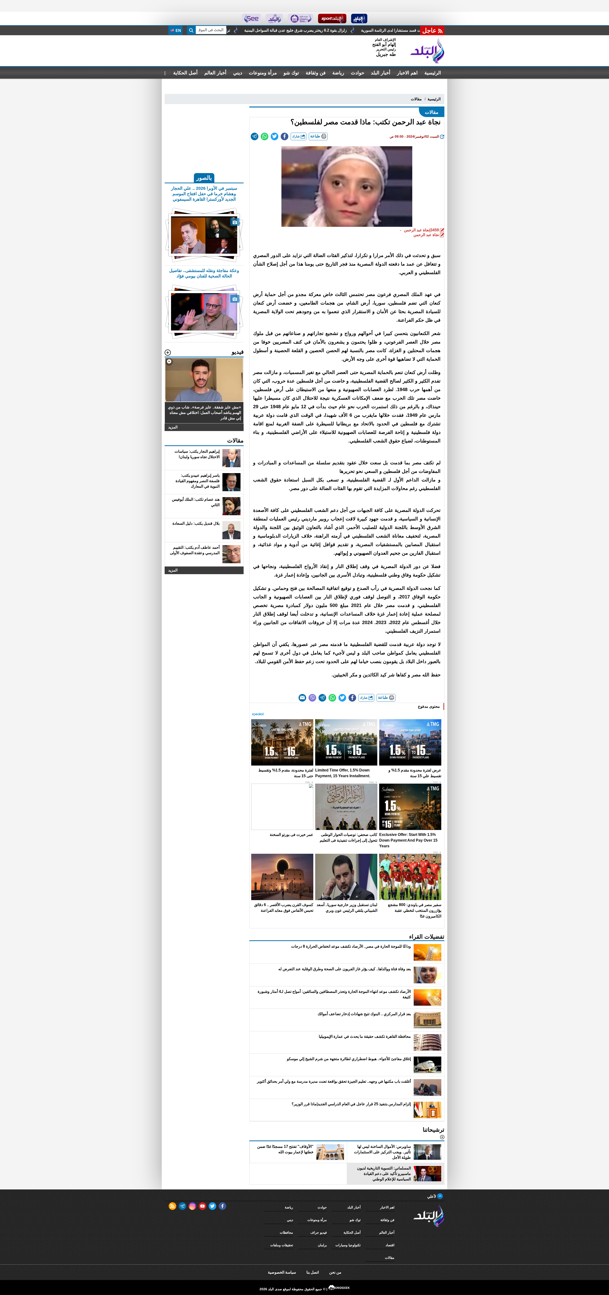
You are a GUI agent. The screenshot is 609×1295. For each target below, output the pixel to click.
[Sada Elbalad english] (251, 18)
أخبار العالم (215, 72)
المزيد (172, 427)
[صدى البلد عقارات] (274, 18)
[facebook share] (284, 136)
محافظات (286, 1232)
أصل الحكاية (185, 72)
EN (178, 31)
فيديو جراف (318, 1232)
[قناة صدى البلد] (359, 18)
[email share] (254, 136)
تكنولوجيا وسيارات (348, 1245)
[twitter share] (274, 136)
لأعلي (432, 1196)
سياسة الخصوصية (282, 1272)
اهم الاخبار (407, 72)
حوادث (357, 72)
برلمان (322, 1245)
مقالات (416, 99)
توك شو (291, 72)
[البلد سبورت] (332, 18)
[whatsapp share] (264, 136)
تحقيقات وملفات (281, 1245)
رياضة (338, 72)
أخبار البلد (380, 72)
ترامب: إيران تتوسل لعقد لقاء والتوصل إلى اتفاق (286, 30)
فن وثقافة (316, 72)
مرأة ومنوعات (263, 72)
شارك (296, 136)
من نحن (335, 1272)
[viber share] (312, 698)
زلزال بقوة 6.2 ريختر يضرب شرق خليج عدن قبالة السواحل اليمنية (390, 30)
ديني (237, 72)
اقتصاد (390, 1245)
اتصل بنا (312, 1272)
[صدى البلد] (427, 51)
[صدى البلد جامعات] (300, 18)
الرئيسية (432, 72)
